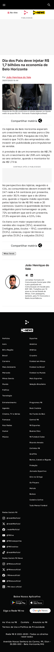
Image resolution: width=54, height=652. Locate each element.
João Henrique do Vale (18, 77)
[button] (49, 4)
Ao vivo (14, 12)
